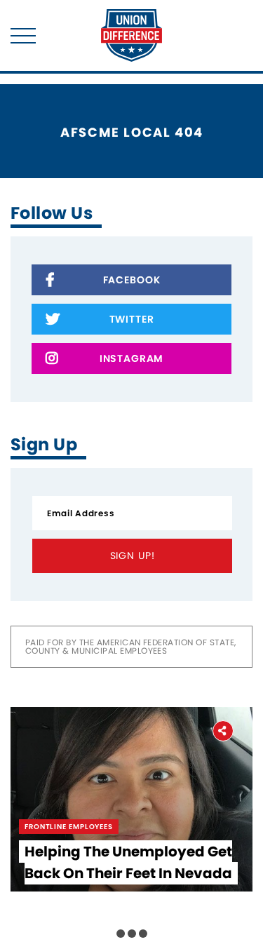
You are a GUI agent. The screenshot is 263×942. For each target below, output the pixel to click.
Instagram (132, 358)
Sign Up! (132, 556)
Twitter (131, 319)
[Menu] (23, 35)
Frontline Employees (69, 826)
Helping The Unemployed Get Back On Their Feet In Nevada (128, 862)
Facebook (132, 280)
